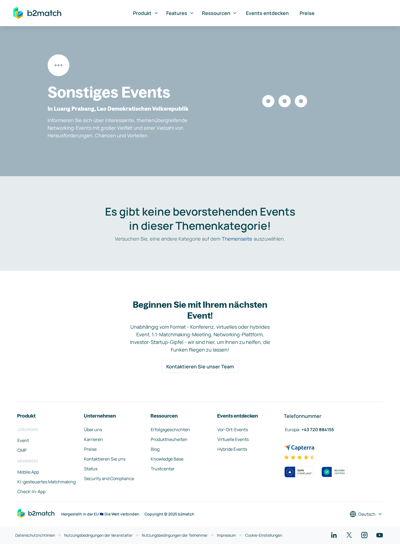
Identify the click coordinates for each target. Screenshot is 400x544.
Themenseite (237, 238)
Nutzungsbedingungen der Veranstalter (98, 535)
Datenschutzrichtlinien (35, 535)
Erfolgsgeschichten (170, 430)
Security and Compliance (109, 478)
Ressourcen (216, 13)
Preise (307, 13)
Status (90, 469)
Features (176, 13)
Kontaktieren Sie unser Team (200, 366)
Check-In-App (31, 492)
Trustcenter (163, 469)
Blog (155, 449)
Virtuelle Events (233, 439)
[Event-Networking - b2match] (37, 13)
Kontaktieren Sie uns (104, 459)
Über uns (93, 430)
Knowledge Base (167, 459)
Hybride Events (232, 449)
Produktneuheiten (169, 439)
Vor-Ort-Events (232, 430)
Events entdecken (267, 13)
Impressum (226, 535)
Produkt (142, 13)
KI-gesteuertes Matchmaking (46, 482)
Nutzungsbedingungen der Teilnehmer (175, 535)
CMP (22, 450)
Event (23, 440)
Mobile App (28, 472)
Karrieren (93, 439)
